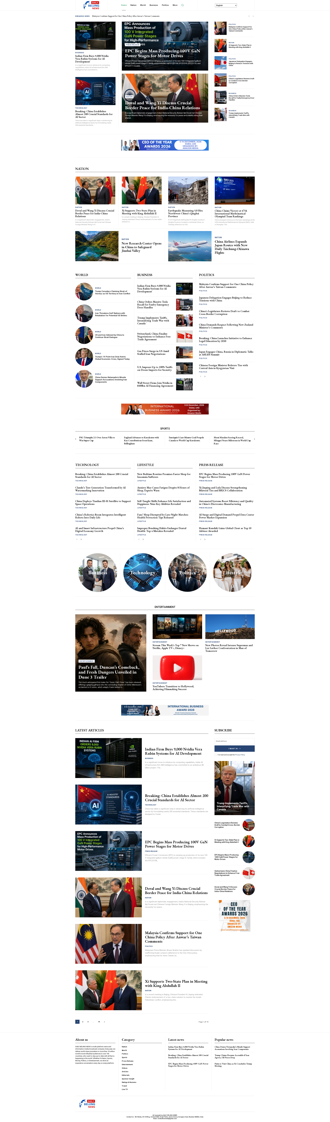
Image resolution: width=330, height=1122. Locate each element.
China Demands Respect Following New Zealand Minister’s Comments (226, 326)
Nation (129, 97)
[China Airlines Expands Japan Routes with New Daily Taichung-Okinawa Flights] (190, 246)
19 (99, 1022)
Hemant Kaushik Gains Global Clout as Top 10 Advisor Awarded (225, 529)
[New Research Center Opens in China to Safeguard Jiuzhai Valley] (96, 246)
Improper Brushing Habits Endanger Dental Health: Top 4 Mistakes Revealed (161, 529)
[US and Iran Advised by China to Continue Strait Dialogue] (84, 335)
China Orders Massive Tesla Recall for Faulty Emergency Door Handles (241, 98)
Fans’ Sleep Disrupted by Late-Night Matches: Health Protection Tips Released (162, 516)
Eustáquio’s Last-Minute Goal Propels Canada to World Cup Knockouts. (186, 439)
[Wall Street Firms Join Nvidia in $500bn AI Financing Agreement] (184, 384)
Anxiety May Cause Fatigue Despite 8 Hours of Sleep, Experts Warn (163, 489)
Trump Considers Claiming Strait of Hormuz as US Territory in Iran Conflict (112, 292)
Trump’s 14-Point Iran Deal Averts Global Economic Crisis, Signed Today (112, 358)
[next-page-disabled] (254, 439)
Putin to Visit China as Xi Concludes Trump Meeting (233, 1064)
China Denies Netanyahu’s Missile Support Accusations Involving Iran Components (111, 379)
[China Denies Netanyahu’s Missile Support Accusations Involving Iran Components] (84, 379)
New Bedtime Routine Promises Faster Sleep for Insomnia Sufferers (164, 475)
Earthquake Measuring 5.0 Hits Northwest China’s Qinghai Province (185, 213)
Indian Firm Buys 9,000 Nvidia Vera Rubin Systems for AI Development (92, 58)
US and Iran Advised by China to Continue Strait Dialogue (109, 336)
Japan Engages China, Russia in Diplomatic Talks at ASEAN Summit (226, 353)
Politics (232, 24)
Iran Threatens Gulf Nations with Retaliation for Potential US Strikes (111, 314)
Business (79, 52)
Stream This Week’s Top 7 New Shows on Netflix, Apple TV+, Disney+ (176, 647)
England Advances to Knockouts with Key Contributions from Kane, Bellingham (141, 440)
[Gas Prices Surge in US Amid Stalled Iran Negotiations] (184, 352)
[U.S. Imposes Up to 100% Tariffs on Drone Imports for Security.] (184, 368)
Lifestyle (141, 481)
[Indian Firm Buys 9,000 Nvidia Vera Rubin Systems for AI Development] (95, 36)
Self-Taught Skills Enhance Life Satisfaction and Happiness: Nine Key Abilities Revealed (164, 502)
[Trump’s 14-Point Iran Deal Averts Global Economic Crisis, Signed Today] (84, 357)
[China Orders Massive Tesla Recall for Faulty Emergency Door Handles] (220, 97)
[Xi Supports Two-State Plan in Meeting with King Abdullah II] (220, 45)
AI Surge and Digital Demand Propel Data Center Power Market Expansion (226, 516)
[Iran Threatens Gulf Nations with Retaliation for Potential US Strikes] (84, 313)
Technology (81, 108)
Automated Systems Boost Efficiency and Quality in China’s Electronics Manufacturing (226, 502)
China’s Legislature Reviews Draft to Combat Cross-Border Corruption (241, 81)
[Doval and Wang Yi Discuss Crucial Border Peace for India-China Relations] (95, 191)
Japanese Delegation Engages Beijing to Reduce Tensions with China (241, 63)
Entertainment (87, 661)
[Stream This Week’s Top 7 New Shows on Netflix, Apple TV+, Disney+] (177, 626)
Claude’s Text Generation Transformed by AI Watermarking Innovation (100, 489)
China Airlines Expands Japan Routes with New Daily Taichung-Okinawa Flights (232, 247)
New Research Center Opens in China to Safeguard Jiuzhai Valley (142, 247)
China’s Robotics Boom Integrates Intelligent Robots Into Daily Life (100, 516)
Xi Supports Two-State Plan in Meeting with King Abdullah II (240, 46)
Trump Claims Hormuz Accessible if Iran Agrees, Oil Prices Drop (232, 1056)
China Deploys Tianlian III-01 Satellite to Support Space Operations (103, 502)
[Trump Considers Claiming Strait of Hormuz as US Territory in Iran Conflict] (84, 291)
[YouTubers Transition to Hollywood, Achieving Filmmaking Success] (177, 667)
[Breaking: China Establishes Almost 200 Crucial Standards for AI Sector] (95, 91)
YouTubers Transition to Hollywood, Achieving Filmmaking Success (173, 688)
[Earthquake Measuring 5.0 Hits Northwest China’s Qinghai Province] (188, 191)
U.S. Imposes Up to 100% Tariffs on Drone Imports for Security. (154, 368)
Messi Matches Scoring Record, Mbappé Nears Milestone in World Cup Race (232, 440)
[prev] (249, 16)
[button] (182, 5)
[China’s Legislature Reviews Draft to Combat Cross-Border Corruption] (220, 80)
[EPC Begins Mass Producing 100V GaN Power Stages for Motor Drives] (108, 851)
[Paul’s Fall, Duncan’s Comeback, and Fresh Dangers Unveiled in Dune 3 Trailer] (110, 653)
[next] (253, 16)
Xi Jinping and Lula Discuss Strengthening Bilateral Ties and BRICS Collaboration (223, 489)
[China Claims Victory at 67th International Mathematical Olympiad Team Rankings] (235, 191)
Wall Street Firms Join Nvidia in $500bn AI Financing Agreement (155, 384)
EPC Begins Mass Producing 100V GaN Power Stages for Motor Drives (162, 53)
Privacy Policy (240, 755)
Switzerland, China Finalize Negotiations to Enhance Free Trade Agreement (154, 336)
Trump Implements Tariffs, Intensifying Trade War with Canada (239, 115)
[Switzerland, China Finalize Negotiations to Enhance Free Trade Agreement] (184, 336)
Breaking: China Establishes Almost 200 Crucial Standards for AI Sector (121, 16)
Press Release (132, 45)
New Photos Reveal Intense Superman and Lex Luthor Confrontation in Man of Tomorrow (229, 648)
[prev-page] (200, 376)
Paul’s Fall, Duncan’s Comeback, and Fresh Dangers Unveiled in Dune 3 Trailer (109, 672)
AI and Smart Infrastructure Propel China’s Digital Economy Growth (99, 529)
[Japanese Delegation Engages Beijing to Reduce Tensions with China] (220, 62)
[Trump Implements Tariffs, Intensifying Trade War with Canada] (220, 114)
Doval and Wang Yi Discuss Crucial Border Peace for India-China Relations (162, 105)
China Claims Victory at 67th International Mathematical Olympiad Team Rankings (231, 213)
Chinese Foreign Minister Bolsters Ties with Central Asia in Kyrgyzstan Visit (223, 367)
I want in (233, 749)
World (98, 288)
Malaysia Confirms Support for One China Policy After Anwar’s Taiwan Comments (240, 29)
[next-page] (204, 376)
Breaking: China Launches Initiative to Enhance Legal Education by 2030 (225, 340)
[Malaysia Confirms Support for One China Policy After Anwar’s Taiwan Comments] (220, 28)
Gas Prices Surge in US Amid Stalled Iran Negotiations (153, 352)
